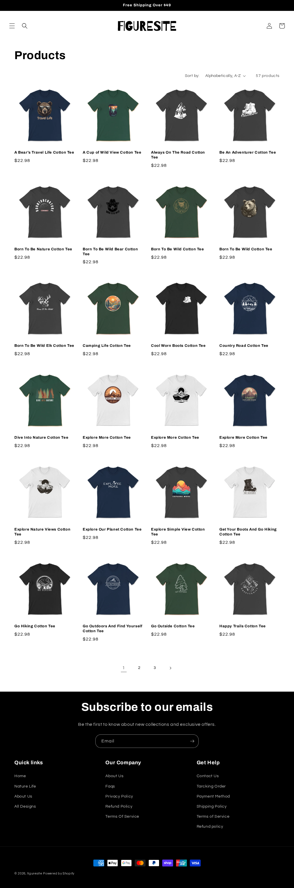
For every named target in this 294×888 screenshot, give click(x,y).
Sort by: (192, 76)
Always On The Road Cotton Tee (178, 154)
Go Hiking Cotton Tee (34, 626)
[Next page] (170, 668)
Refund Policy (118, 806)
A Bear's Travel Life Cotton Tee (44, 152)
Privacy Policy (119, 796)
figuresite (34, 873)
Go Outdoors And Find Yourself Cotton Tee (112, 628)
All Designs (25, 806)
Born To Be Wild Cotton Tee (177, 249)
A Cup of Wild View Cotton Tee (112, 152)
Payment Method (213, 796)
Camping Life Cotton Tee (107, 346)
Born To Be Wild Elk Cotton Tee (44, 346)
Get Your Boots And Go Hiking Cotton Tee (248, 531)
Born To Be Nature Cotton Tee (43, 249)
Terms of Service (213, 817)
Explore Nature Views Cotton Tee (42, 531)
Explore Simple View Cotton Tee (178, 531)
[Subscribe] (192, 741)
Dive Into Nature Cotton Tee (41, 438)
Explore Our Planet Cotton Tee (112, 529)
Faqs (110, 786)
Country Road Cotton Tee (243, 346)
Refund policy (210, 827)
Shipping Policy (212, 806)
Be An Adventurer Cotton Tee (247, 152)
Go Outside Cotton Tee (173, 626)
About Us (23, 796)
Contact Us (208, 776)
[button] (12, 26)
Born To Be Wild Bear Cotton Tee (110, 251)
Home (20, 776)
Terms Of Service (122, 817)
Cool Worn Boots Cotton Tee (178, 346)
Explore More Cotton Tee (107, 438)
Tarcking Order (211, 786)
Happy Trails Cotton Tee (242, 626)
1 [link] (123, 667)
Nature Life (25, 786)
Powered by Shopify (58, 873)
